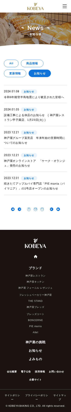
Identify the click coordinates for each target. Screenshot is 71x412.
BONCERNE (35, 320)
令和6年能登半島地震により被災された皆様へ (34, 97)
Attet (35, 332)
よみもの (35, 359)
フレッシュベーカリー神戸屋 (35, 295)
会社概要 (12, 371)
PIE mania (35, 326)
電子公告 (26, 371)
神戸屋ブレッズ (35, 307)
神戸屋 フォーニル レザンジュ (35, 287)
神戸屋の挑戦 (36, 342)
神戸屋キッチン (35, 281)
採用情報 (40, 371)
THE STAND (35, 301)
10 (35, 209)
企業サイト (35, 379)
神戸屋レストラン (35, 275)
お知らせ (40, 73)
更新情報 (15, 73)
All (11, 63)
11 (42, 209)
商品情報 (32, 63)
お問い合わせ (56, 371)
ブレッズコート (35, 314)
